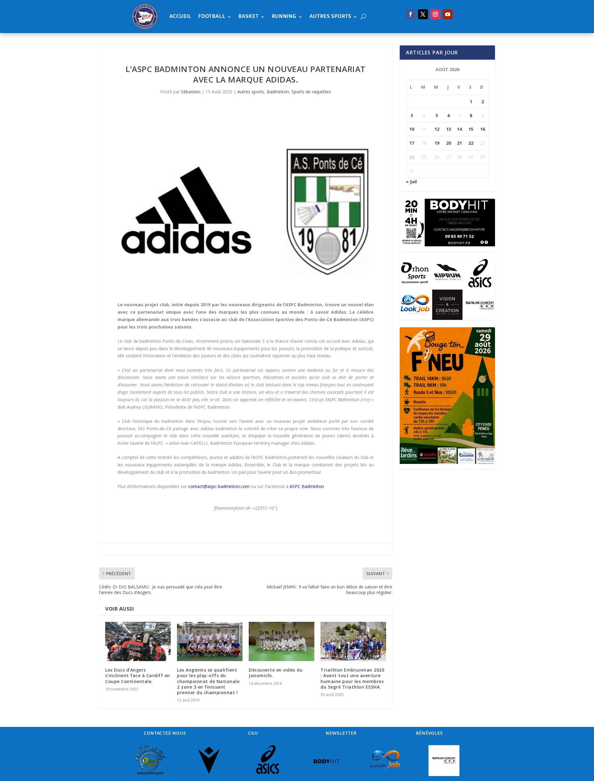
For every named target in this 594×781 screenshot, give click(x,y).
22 (470, 143)
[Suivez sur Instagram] (435, 14)
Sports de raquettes (311, 92)
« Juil (411, 182)
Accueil (180, 16)
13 (448, 129)
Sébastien (190, 92)
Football (211, 16)
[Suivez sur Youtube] (448, 14)
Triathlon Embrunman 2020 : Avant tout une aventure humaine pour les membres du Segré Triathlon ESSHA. (352, 678)
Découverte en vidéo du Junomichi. (276, 672)
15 (470, 129)
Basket (248, 16)
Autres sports (330, 16)
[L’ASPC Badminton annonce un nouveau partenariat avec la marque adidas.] (245, 203)
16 (482, 129)
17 (411, 143)
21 (459, 143)
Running (284, 16)
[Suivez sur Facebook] (410, 14)
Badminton (278, 92)
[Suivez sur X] (423, 14)
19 (436, 143)
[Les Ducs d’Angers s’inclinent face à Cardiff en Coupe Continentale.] (138, 641)
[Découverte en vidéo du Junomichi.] (281, 641)
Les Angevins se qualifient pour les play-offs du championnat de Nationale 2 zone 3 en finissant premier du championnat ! (208, 681)
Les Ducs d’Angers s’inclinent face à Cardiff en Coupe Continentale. (137, 675)
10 (411, 129)
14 (459, 129)
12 (436, 129)
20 (448, 143)
